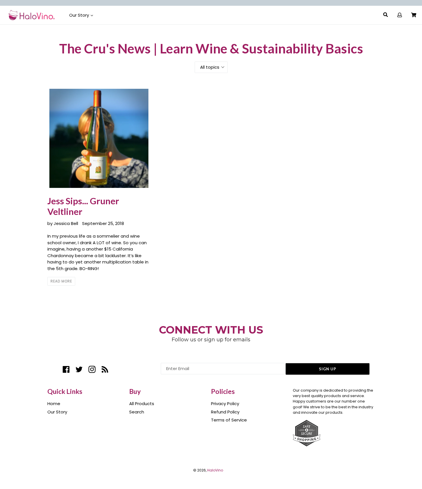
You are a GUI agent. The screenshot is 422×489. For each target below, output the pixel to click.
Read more (61, 281)
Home (53, 404)
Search (136, 412)
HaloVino (215, 470)
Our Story (79, 15)
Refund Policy (225, 412)
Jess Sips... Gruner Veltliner (83, 206)
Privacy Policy (225, 404)
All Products (141, 404)
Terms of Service (229, 420)
